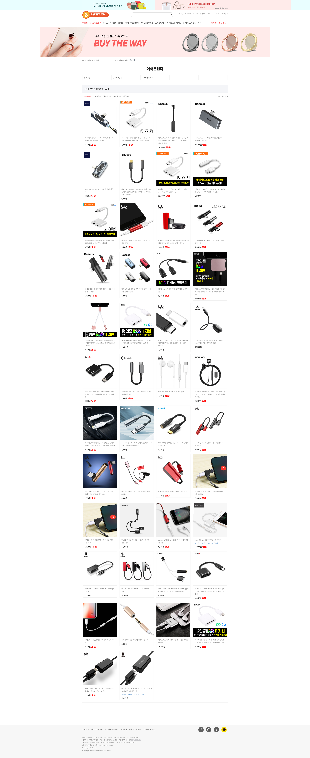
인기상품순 (97, 96)
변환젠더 (117, 78)
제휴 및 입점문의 (135, 729)
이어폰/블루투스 (147, 23)
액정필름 (113, 23)
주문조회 (202, 14)
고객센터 (217, 14)
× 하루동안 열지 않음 (220, 8)
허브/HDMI (134, 23)
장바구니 (210, 14)
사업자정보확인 (149, 729)
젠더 (127, 23)
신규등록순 (87, 96)
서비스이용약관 (97, 729)
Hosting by (89, 748)
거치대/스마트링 (189, 23)
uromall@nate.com (129, 742)
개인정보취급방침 (111, 729)
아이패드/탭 (170, 23)
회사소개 (85, 729)
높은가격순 (117, 96)
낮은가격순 (107, 96)
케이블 (121, 23)
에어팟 (179, 23)
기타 (199, 23)
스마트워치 (159, 23)
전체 (87, 78)
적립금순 (126, 96)
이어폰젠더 (147, 78)
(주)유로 (94, 750)
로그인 (181, 14)
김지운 (95, 745)
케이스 (105, 23)
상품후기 (225, 14)
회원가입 (188, 14)
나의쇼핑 (195, 14)
